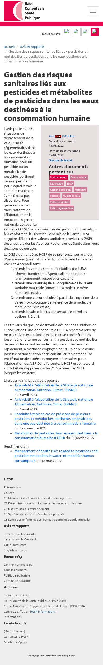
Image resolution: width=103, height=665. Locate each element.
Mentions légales (15, 642)
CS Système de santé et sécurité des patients (34, 514)
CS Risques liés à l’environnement (26, 509)
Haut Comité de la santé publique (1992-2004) (35, 601)
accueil (9, 46)
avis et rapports (32, 46)
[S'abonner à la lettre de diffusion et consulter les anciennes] (95, 32)
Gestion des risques (60, 189)
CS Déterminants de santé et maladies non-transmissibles (43, 503)
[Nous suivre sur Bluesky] (76, 32)
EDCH (70, 183)
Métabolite (80, 189)
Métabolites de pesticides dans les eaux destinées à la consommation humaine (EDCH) (56, 435)
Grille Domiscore (15, 545)
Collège (9, 493)
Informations (13, 617)
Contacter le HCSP (16, 636)
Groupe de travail (61, 160)
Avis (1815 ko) (61, 136)
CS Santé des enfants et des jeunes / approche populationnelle (47, 520)
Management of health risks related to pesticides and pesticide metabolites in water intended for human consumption (56, 456)
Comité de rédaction (18, 581)
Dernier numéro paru (18, 565)
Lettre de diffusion (30, 611)
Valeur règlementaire (61, 208)
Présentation (12, 487)
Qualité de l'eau (71, 195)
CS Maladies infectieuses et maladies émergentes (37, 498)
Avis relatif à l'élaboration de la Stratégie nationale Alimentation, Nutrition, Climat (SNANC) (54, 387)
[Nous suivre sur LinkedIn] (67, 32)
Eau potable (56, 183)
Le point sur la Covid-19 (20, 539)
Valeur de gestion (59, 202)
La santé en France (16, 595)
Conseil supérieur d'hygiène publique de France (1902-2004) (44, 606)
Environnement (58, 177)
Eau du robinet (79, 177)
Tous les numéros (16, 570)
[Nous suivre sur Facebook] (85, 32)
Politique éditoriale (17, 575)
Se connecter (14, 631)
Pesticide (55, 195)
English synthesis (15, 550)
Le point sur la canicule (19, 534)
